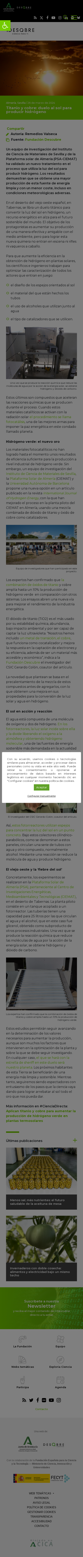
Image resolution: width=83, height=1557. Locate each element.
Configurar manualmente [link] (41, 796)
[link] (5, 25)
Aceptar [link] (41, 787)
